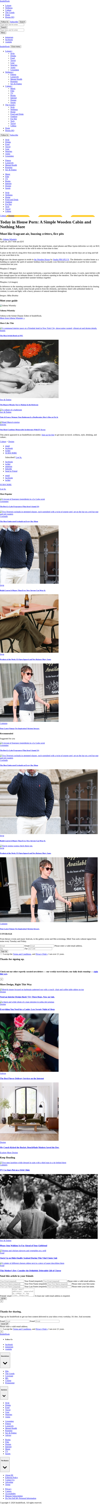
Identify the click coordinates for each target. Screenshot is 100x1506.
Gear (12, 63)
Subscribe (14, 22)
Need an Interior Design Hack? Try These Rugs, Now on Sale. (27, 997)
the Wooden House (42, 259)
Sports (13, 102)
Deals (7, 15)
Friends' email (5, 1296)
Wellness (8, 8)
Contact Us (9, 1480)
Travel (13, 60)
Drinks (13, 56)
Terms (7, 1484)
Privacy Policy (42, 954)
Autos (12, 67)
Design (13, 100)
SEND (3, 1298)
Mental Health (16, 79)
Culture (8, 10)
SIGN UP (4, 1324)
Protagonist (9, 1383)
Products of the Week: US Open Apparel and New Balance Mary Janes (25, 659)
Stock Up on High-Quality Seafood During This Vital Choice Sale (28, 1258)
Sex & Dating (16, 84)
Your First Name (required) (35, 1284)
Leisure (8, 5)
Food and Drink (17, 114)
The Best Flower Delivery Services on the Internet (22, 1078)
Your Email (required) (33, 1281)
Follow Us (4, 22)
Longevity (14, 77)
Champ (8, 1380)
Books (13, 95)
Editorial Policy (11, 1477)
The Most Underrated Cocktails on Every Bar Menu (19, 521)
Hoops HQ (9, 17)
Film (12, 91)
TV (11, 93)
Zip (26, 948)
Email (27, 946)
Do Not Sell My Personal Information (20, 1498)
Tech (12, 121)
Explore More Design (9, 1153)
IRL (7, 1378)
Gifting (13, 126)
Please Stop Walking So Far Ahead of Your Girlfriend (23, 1245)
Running (14, 81)
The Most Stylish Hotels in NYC (11, 336)
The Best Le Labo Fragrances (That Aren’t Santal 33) (19, 506)
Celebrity (4, 723)
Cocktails (4, 516)
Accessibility (10, 1494)
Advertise (9, 1482)
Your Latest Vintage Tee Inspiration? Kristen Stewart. (19, 728)
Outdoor (13, 116)
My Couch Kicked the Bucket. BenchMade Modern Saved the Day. (29, 1147)
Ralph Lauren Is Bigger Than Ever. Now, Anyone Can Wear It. (23, 590)
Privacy (8, 1489)
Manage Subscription (14, 1496)
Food (12, 58)
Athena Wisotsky (10, 239)
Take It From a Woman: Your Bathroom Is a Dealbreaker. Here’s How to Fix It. (29, 417)
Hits (7, 1371)
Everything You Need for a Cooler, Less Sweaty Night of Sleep (27, 1009)
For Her (13, 119)
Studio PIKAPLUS (61, 259)
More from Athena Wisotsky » (12, 318)
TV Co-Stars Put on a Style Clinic (15, 1170)
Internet (13, 98)
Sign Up (4, 951)
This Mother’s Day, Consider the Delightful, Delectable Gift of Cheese (30, 1271)
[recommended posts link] (42, 989)
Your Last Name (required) (35, 1286)
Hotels (2, 330)
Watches (13, 65)
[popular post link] (22, 499)
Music (12, 88)
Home (12, 112)
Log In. (19, 457)
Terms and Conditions (22, 954)
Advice (3, 1073)
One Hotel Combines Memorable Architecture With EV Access (22, 430)
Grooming (14, 70)
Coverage (9, 1376)
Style (12, 53)
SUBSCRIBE (11, 453)
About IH (9, 1475)
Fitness (13, 74)
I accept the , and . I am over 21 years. (33, 954)
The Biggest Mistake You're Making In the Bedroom (19, 405)
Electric (3, 424)
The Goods (9, 12)
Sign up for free (48, 435)
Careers (8, 1491)
